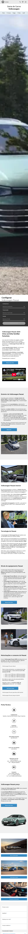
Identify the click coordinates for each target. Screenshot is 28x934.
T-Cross (9, 13)
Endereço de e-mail (6, 919)
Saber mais (9, 429)
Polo (3, 13)
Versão (4, 316)
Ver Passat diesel (10, 688)
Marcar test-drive (10, 362)
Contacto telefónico (6, 925)
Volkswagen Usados (14, 877)
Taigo (14, 13)
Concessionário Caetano (7, 930)
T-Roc (19, 13)
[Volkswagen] (3, 2)
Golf (24, 13)
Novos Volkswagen (14, 855)
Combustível (6, 303)
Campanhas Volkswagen (14, 899)
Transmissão (5, 310)
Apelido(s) (4, 913)
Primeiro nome (5, 907)
